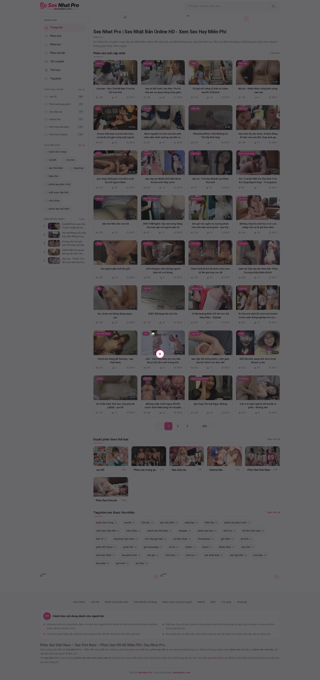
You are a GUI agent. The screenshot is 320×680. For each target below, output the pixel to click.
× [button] (160, 353)
